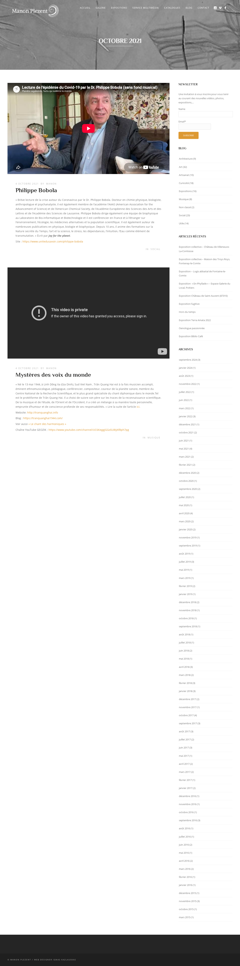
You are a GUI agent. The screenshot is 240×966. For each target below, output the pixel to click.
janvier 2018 (185, 691)
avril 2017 (184, 764)
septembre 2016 (188, 820)
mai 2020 (184, 505)
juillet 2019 (185, 561)
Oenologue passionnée (192, 328)
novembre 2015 (187, 901)
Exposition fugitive (189, 303)
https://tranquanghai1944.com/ (43, 418)
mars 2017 (184, 772)
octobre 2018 (186, 618)
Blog (189, 7)
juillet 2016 (185, 836)
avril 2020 (184, 513)
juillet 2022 (185, 392)
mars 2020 (184, 521)
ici (138, 406)
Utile (181, 223)
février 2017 (185, 780)
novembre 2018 (187, 610)
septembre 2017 (188, 723)
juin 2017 (184, 747)
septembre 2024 (188, 359)
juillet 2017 (185, 739)
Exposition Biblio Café (191, 336)
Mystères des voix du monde (53, 374)
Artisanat (184, 175)
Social (155, 249)
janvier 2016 (185, 885)
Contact (203, 7)
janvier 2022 (185, 416)
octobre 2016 (186, 812)
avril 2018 (184, 667)
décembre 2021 (187, 424)
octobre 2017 (186, 715)
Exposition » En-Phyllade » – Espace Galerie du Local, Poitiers (204, 285)
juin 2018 (184, 650)
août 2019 (184, 553)
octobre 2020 (186, 481)
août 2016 (184, 828)
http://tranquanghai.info (42, 412)
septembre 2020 (188, 489)
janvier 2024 (185, 367)
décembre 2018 (187, 602)
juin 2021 (184, 440)
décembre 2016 (187, 796)
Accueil (85, 7)
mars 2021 (184, 456)
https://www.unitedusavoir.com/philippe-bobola (52, 241)
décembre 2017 (187, 699)
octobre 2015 (186, 909)
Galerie (101, 7)
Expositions (119, 7)
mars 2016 (184, 869)
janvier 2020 (185, 529)
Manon (51, 183)
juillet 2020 (185, 497)
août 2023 (184, 376)
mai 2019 (184, 569)
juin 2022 (184, 400)
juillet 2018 (185, 642)
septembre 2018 (188, 626)
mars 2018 (184, 675)
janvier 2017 (185, 788)
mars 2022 (184, 408)
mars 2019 (184, 578)
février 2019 (185, 586)
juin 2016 (184, 844)
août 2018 (184, 634)
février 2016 (185, 877)
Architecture (186, 158)
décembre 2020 (187, 472)
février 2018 (185, 683)
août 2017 (184, 731)
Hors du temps (187, 312)
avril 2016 (184, 860)
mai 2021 (184, 448)
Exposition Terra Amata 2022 (195, 320)
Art (180, 167)
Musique (154, 437)
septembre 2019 (188, 545)
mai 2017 (184, 755)
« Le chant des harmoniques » (47, 424)
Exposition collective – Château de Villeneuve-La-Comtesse (204, 249)
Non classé (185, 207)
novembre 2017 (187, 707)
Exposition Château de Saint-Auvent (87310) (203, 295)
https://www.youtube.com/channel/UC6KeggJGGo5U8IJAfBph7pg (89, 430)
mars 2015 (184, 917)
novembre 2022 (187, 384)
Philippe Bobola (36, 190)
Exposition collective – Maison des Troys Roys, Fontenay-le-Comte (204, 261)
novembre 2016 (187, 804)
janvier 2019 (185, 594)
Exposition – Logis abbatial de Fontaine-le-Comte (202, 273)
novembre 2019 (187, 537)
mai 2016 (184, 852)
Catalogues (172, 7)
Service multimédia (145, 7)
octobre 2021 (186, 432)
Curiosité (184, 183)
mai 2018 (184, 658)
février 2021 (185, 464)
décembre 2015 (187, 893)
